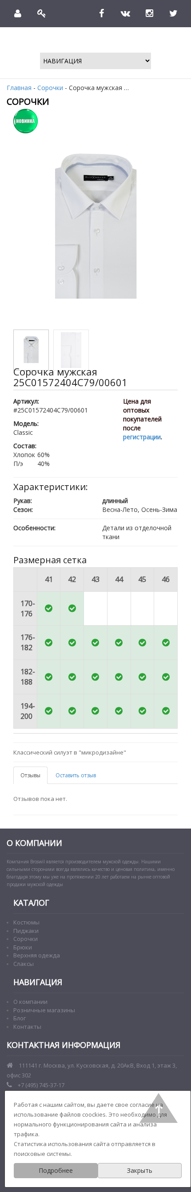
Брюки (22, 947)
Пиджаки (26, 931)
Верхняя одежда (36, 955)
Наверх (158, 1108)
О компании (30, 1002)
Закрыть (139, 1170)
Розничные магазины (44, 1010)
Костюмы (26, 922)
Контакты (27, 1027)
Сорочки (50, 87)
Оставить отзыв (76, 775)
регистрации (142, 437)
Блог (19, 1018)
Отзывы (30, 775)
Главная (19, 87)
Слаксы (23, 964)
